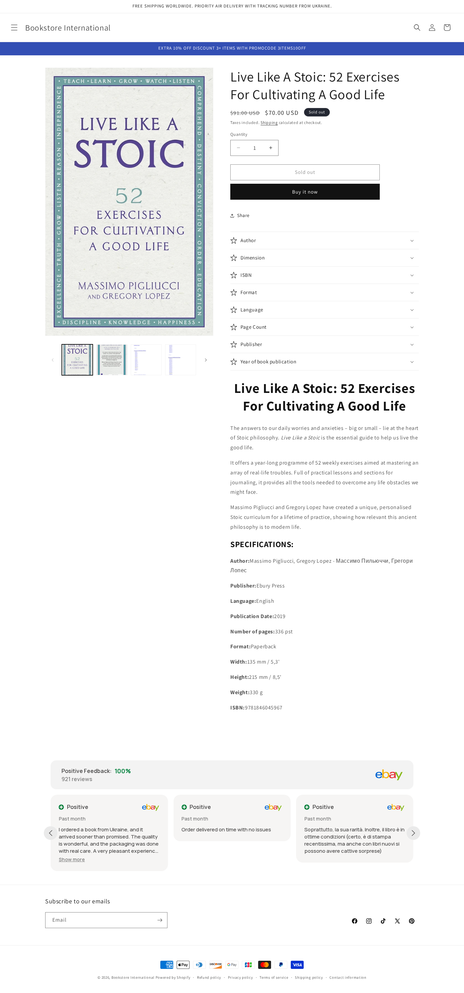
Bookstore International (133, 977)
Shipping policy (309, 977)
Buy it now (305, 191)
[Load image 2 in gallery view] (111, 359)
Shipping (269, 122)
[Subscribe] (159, 920)
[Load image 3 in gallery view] (146, 359)
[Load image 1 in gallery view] (77, 359)
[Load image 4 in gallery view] (180, 359)
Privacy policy (240, 977)
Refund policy (209, 977)
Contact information (347, 977)
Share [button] (243, 215)
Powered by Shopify (173, 977)
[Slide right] (205, 360)
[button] (14, 27)
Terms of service (274, 977)
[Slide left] (52, 360)
